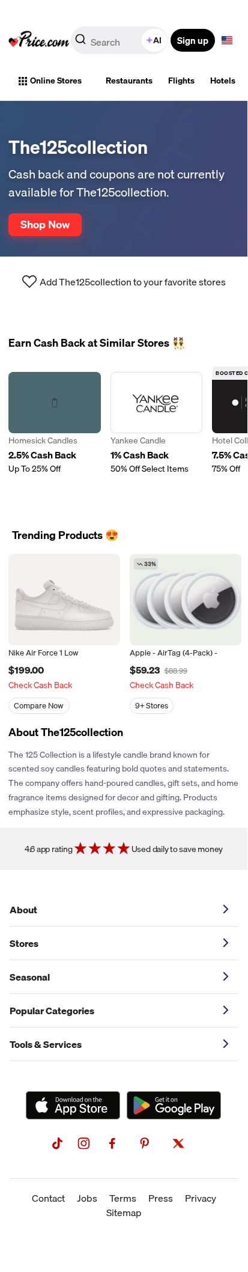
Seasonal (30, 977)
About (23, 909)
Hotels (222, 80)
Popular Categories (52, 1010)
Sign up (192, 40)
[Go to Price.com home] (39, 40)
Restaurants (129, 80)
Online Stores (56, 80)
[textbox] (227, 40)
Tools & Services (46, 1044)
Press (160, 1198)
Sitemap (124, 1212)
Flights (181, 80)
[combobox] (120, 40)
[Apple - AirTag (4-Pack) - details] (185, 599)
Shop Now (45, 224)
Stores (24, 943)
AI (157, 40)
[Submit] (80, 42)
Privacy (200, 1198)
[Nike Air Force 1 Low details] (64, 599)
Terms (122, 1198)
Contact (48, 1198)
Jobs (87, 1198)
